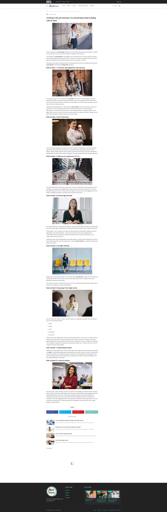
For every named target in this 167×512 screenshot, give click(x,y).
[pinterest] (120, 2)
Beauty (68, 5)
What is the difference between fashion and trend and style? (112, 500)
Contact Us (105, 510)
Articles (67, 490)
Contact (67, 1)
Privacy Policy (111, 510)
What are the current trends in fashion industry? (68, 427)
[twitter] (118, 2)
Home (63, 5)
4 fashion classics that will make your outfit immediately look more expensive (102, 500)
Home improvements (83, 5)
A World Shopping (57, 510)
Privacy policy (58, 1)
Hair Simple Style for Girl (61, 440)
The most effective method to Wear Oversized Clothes (69, 420)
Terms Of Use (118, 510)
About (63, 1)
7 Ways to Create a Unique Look (90, 499)
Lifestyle (92, 5)
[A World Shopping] (54, 6)
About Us (99, 510)
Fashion (74, 5)
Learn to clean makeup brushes (63, 433)
